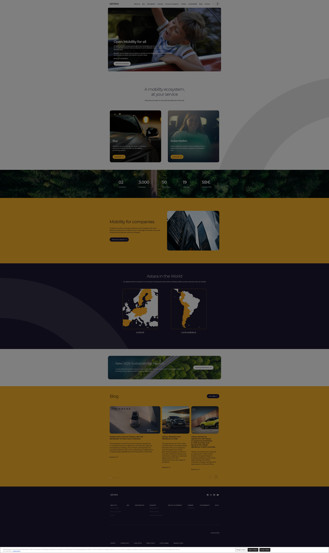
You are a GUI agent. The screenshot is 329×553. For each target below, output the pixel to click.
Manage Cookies (241, 550)
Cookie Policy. (17, 551)
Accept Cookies (264, 550)
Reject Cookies (253, 550)
